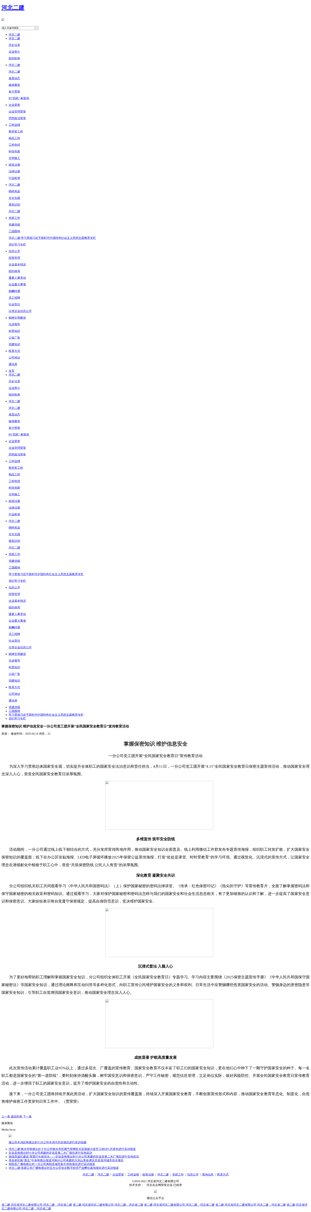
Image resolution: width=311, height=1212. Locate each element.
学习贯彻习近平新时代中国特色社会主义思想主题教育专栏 (46, 574)
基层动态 (14, 78)
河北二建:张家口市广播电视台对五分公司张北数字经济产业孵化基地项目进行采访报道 (64, 1167)
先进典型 (14, 324)
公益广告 (14, 337)
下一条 (27, 1116)
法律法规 (14, 171)
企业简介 (14, 51)
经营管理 (14, 257)
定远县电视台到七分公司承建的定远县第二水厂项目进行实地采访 (50, 1152)
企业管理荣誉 (17, 111)
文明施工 (14, 158)
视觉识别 (14, 204)
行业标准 (14, 178)
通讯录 (13, 364)
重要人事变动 (17, 277)
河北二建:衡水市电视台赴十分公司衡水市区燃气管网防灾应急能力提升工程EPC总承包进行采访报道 (72, 1149)
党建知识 (14, 344)
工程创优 (14, 144)
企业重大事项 (17, 284)
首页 (11, 370)
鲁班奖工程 (16, 131)
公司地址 (14, 357)
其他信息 (208, 1174)
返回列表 (16, 1116)
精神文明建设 (17, 317)
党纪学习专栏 (17, 244)
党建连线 (14, 224)
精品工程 (14, 138)
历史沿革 (14, 45)
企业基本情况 (17, 264)
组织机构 (14, 58)
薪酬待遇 (14, 291)
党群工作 (14, 217)
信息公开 (14, 251)
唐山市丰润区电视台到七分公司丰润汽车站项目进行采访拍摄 (47, 1142)
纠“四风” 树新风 (19, 98)
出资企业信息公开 (20, 311)
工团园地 (14, 231)
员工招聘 (14, 297)
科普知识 (14, 331)
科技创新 (14, 151)
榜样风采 (14, 191)
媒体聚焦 (14, 84)
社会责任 (14, 304)
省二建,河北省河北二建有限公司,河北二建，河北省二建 (36, 1204)
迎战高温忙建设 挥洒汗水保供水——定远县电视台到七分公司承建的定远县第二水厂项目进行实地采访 (74, 1156)
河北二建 (12, 7)
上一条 (5, 1116)
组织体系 (14, 271)
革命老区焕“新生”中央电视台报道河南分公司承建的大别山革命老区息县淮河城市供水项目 (66, 1160)
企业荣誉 (14, 104)
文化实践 (14, 198)
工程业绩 (14, 124)
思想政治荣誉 (17, 118)
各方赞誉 (14, 91)
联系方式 (14, 350)
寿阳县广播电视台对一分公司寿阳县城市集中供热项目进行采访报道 (52, 1164)
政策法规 (14, 164)
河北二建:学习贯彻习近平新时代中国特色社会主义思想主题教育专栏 (52, 237)
